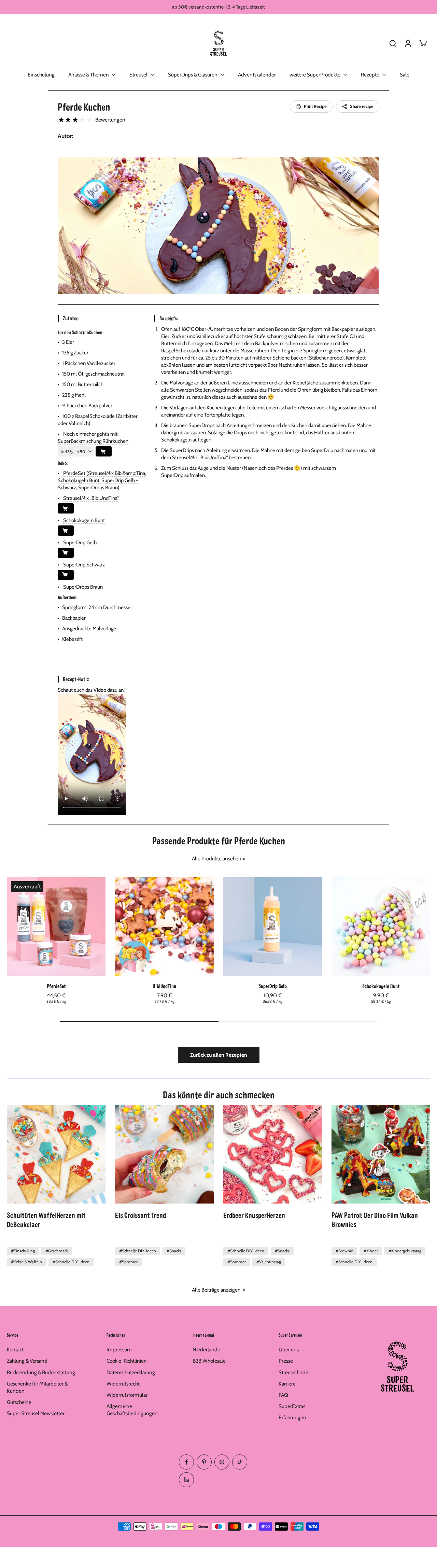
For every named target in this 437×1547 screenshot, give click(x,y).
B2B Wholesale (209, 1361)
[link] (244, 859)
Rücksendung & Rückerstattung (41, 1372)
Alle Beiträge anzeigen (216, 1289)
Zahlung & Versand (27, 1361)
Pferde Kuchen (84, 106)
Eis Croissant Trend (140, 1214)
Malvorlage (104, 628)
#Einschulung (23, 1250)
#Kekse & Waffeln (26, 1261)
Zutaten (70, 318)
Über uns (289, 1349)
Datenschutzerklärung (131, 1372)
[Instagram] (221, 1461)
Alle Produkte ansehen (216, 858)
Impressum (119, 1349)
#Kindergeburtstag (405, 1250)
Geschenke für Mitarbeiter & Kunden (37, 1387)
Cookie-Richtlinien (127, 1361)
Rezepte (370, 74)
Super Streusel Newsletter (36, 1413)
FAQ (283, 1395)
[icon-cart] (422, 43)
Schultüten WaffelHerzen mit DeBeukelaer (46, 1219)
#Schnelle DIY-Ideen (71, 1261)
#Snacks (174, 1250)
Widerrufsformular (127, 1395)
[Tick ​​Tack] (239, 1461)
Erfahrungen (292, 1417)
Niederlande (206, 1349)
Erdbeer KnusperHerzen (254, 1214)
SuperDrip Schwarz (84, 565)
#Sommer (128, 1261)
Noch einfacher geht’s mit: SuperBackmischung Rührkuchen (93, 437)
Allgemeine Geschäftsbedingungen (132, 1410)
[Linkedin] (186, 1479)
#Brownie (344, 1250)
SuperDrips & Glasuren (192, 74)
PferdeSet (56, 986)
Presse (286, 1361)
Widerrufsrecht (123, 1383)
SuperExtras (292, 1406)
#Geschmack (56, 1250)
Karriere (287, 1383)
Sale (404, 74)
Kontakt (15, 1349)
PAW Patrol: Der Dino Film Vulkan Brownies (375, 1219)
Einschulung (41, 74)
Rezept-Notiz (76, 679)
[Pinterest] (204, 1461)
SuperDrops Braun (83, 587)
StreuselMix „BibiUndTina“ (91, 498)
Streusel (138, 74)
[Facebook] (186, 1461)
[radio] (61, 120)
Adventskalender (257, 74)
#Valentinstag (268, 1261)
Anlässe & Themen (88, 74)
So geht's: (168, 318)
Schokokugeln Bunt (84, 520)
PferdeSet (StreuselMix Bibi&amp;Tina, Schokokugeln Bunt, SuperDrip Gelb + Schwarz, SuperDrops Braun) (102, 480)
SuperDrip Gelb (80, 542)
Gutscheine (19, 1402)
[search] (392, 43)
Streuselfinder (294, 1372)
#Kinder (371, 1250)
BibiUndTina (164, 986)
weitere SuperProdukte (315, 74)
